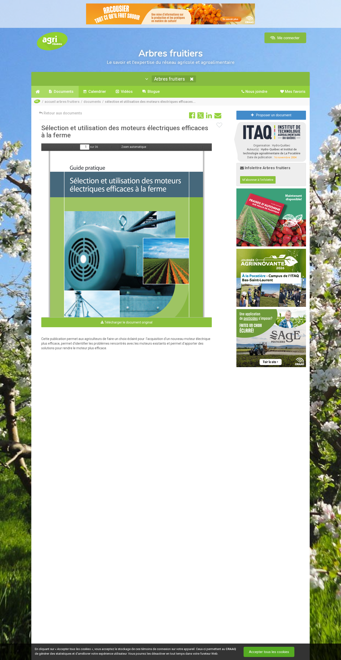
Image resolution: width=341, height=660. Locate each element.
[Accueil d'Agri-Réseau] (52, 41)
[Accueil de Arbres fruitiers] (37, 91)
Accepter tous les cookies (269, 652)
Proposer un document (273, 115)
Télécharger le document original (128, 322)
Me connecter (287, 38)
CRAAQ (231, 649)
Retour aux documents (62, 113)
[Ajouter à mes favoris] (219, 125)
